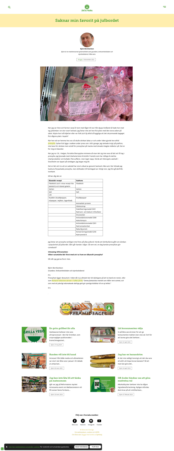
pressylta (51, 143)
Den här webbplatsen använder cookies (24, 447)
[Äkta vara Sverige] (87, 8)
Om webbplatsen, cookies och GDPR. (87, 432)
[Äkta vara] (74, 421)
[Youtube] (99, 421)
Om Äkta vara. (76, 435)
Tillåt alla (95, 447)
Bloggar (80, 59)
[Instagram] (91, 421)
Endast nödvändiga (81, 447)
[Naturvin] (83, 421)
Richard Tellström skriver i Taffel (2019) (67, 280)
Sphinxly (99, 435)
